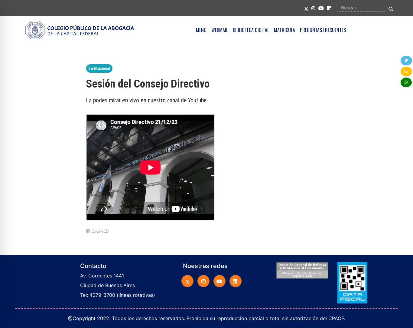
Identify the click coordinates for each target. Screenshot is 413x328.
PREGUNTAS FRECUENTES (323, 30)
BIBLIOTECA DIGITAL (251, 30)
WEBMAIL (219, 30)
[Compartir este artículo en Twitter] (406, 60)
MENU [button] (201, 30)
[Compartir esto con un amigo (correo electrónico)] (406, 71)
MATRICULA (284, 30)
